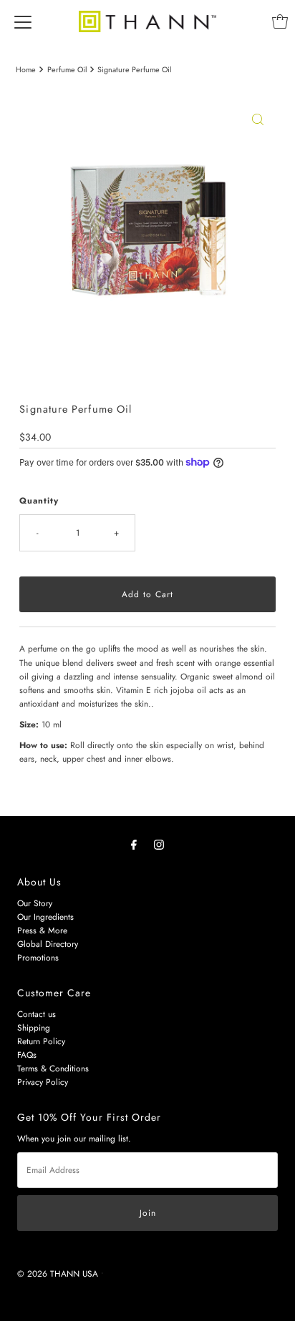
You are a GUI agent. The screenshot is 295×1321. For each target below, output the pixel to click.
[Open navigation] (23, 21)
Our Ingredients (45, 916)
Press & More (42, 930)
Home (26, 69)
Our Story (34, 903)
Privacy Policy (42, 1082)
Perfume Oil (67, 69)
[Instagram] (159, 844)
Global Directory (47, 944)
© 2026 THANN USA (57, 1273)
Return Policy (41, 1041)
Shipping (33, 1027)
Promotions (38, 957)
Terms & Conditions (53, 1068)
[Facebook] (134, 844)
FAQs (27, 1055)
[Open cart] (280, 21)
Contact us (36, 1014)
